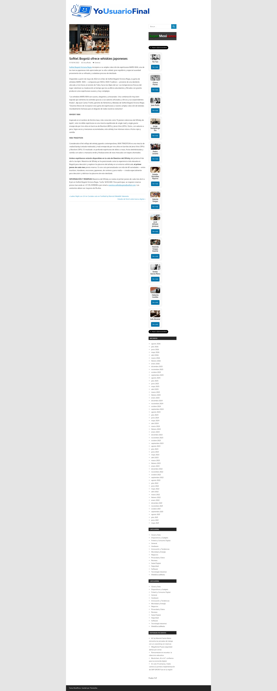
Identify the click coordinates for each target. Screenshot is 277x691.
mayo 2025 (155, 386)
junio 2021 (155, 520)
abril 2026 (155, 355)
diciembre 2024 (157, 401)
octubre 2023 (156, 440)
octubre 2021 (155, 509)
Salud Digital (156, 563)
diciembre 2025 (157, 366)
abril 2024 (155, 423)
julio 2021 (154, 517)
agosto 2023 (155, 446)
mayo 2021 (155, 523)
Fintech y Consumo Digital (160, 540)
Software (154, 569)
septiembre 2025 (157, 375)
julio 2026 (154, 347)
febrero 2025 (156, 395)
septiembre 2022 (157, 477)
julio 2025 (154, 381)
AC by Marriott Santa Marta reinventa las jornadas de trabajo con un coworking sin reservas (161, 641)
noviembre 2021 (157, 506)
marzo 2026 (155, 358)
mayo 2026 (155, 352)
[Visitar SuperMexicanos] (162, 36)
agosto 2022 (155, 480)
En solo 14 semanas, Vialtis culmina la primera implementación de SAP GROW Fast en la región (162, 667)
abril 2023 (155, 457)
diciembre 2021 (156, 503)
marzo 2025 (155, 392)
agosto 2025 (155, 378)
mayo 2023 (155, 455)
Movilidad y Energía (158, 552)
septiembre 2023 (157, 443)
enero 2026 (155, 364)
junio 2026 (155, 349)
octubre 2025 (156, 372)
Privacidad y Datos (158, 558)
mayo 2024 (155, 421)
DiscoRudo (87, 63)
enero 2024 (155, 432)
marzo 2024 (155, 426)
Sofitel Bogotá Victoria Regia (80, 67)
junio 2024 (155, 418)
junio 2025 (155, 384)
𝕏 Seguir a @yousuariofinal (158, 47)
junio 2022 (155, 486)
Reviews (154, 560)
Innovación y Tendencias (160, 549)
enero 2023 (155, 466)
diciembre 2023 (157, 435)
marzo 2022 (155, 495)
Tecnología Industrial (159, 572)
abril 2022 (155, 492)
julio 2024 (154, 415)
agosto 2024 (155, 412)
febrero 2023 (156, 463)
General (97, 63)
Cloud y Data (156, 535)
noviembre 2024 (157, 404)
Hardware (154, 546)
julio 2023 (154, 449)
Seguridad (155, 566)
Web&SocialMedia (158, 575)
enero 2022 (155, 500)
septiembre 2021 (157, 512)
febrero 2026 (156, 361)
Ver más (155, 67)
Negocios (154, 555)
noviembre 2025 (157, 369)
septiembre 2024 (157, 409)
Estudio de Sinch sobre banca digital (131, 199)
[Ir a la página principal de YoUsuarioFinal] (110, 5)
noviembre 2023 (157, 438)
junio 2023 (155, 452)
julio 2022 (154, 483)
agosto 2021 (155, 514)
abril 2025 (155, 389)
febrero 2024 (156, 429)
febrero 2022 (156, 497)
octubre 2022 (156, 475)
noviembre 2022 (157, 472)
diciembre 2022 (157, 469)
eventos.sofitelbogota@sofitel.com (122, 185)
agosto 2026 (155, 344)
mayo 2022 (155, 489)
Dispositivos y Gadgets (159, 538)
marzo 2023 (155, 460)
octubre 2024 (156, 406)
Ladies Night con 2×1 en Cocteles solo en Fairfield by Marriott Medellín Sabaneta (99, 196)
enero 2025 (155, 398)
